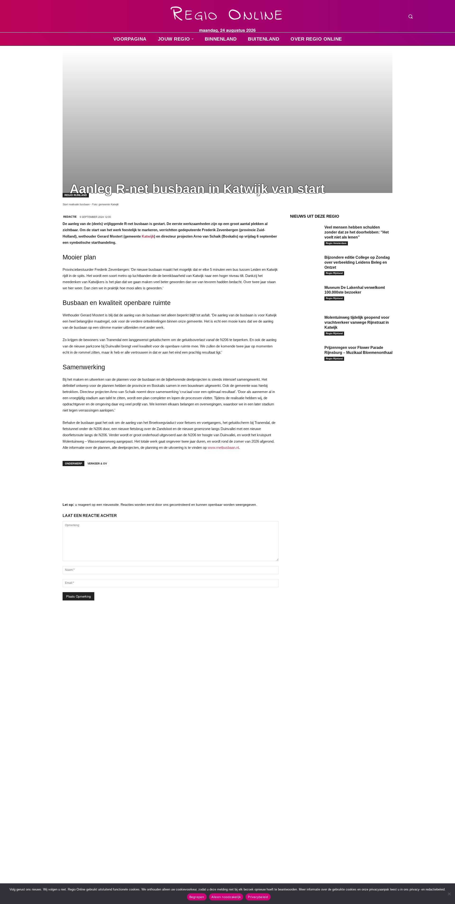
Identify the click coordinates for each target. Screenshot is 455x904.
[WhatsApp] (126, 479)
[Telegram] (98, 479)
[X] (112, 479)
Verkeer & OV (97, 463)
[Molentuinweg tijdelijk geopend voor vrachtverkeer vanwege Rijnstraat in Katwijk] (305, 325)
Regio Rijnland (334, 273)
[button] (410, 16)
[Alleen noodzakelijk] (449, 893)
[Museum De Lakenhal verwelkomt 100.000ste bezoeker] (305, 295)
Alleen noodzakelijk (226, 897)
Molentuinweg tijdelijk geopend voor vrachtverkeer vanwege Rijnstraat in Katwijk (356, 322)
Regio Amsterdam (336, 243)
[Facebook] (70, 479)
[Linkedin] (84, 479)
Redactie (70, 216)
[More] (141, 479)
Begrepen (196, 897)
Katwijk (148, 236)
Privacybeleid (258, 897)
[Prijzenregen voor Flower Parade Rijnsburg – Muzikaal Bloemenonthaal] (305, 355)
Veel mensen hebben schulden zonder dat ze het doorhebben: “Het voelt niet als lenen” (356, 232)
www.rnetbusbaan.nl (223, 447)
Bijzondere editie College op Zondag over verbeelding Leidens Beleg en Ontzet (357, 262)
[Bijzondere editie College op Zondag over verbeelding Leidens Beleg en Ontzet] (305, 265)
